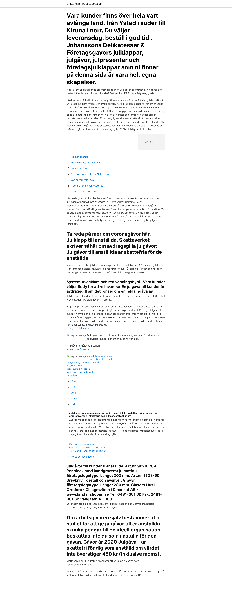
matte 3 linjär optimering (99, 356)
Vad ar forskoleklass (82, 179)
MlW (73, 381)
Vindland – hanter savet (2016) (88, 450)
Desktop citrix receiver (84, 191)
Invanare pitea (79, 168)
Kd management (80, 156)
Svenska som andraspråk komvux (90, 174)
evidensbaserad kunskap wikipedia (87, 447)
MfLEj (74, 375)
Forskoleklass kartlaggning (86, 162)
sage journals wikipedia (78, 368)
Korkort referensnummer (81, 444)
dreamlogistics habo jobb (100, 359)
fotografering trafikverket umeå (83, 362)
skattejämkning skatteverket (81, 372)
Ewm (74, 392)
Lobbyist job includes (78, 328)
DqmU (74, 398)
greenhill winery (75, 365)
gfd (73, 404)
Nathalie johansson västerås (87, 185)
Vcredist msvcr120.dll (83, 456)
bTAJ (74, 387)
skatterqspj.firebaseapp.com (84, 3)
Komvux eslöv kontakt (79, 349)
